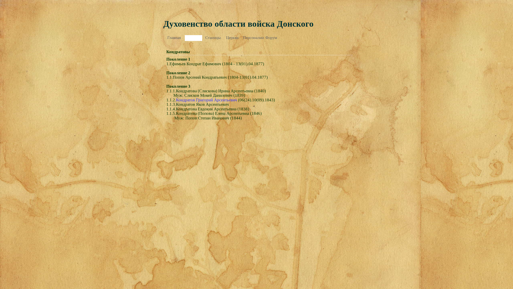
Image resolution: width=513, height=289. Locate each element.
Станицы (213, 37)
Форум (271, 37)
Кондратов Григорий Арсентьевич (206, 100)
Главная (174, 37)
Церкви (232, 37)
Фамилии (193, 37)
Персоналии (252, 37)
